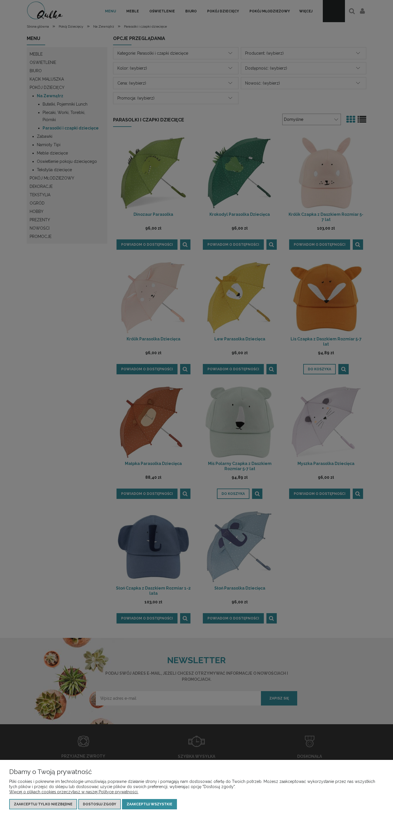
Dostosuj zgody (99, 804)
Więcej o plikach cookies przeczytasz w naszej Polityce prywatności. (73, 792)
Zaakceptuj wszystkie (149, 804)
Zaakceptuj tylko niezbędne (43, 804)
